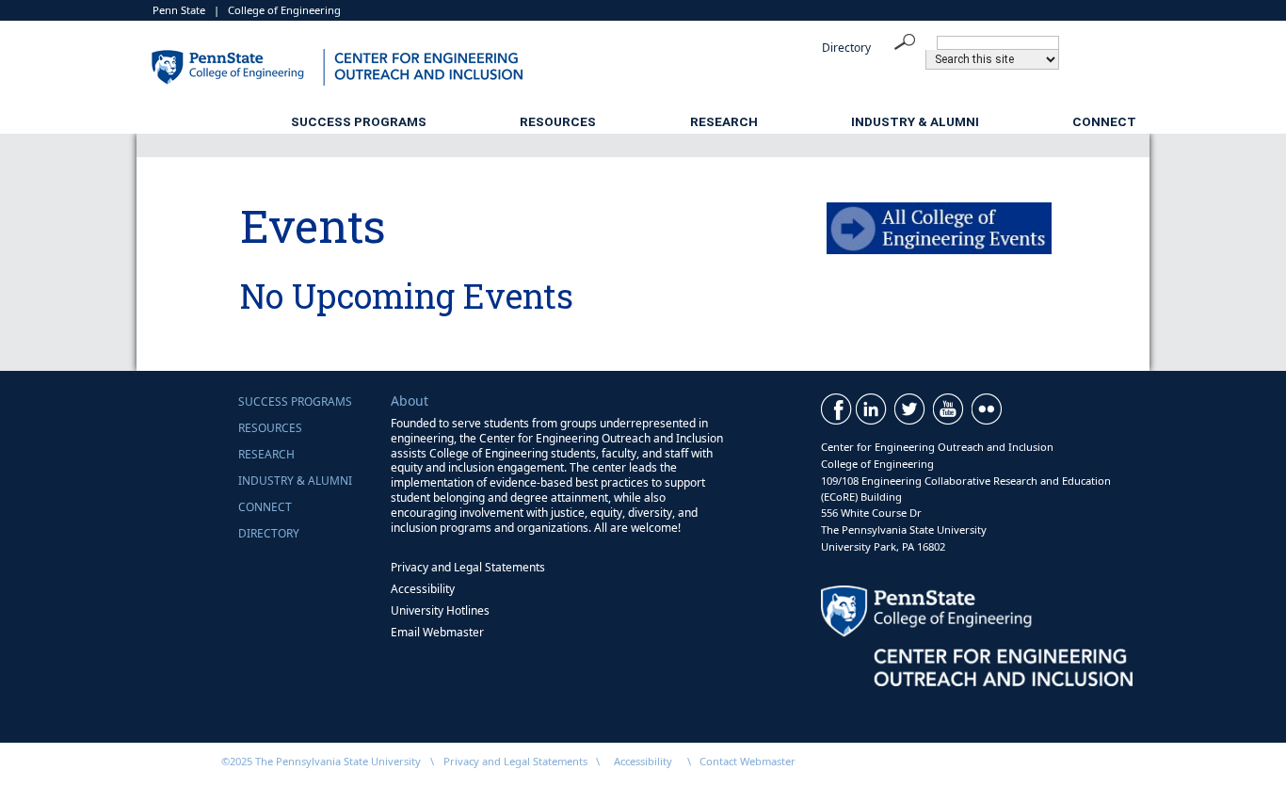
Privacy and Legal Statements (468, 567)
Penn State (179, 10)
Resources (558, 121)
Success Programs (358, 121)
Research (724, 121)
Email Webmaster (437, 632)
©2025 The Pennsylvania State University (321, 761)
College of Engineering (284, 10)
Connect (1104, 121)
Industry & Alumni (915, 121)
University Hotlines (440, 610)
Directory (846, 48)
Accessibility (423, 589)
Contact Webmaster (747, 761)
